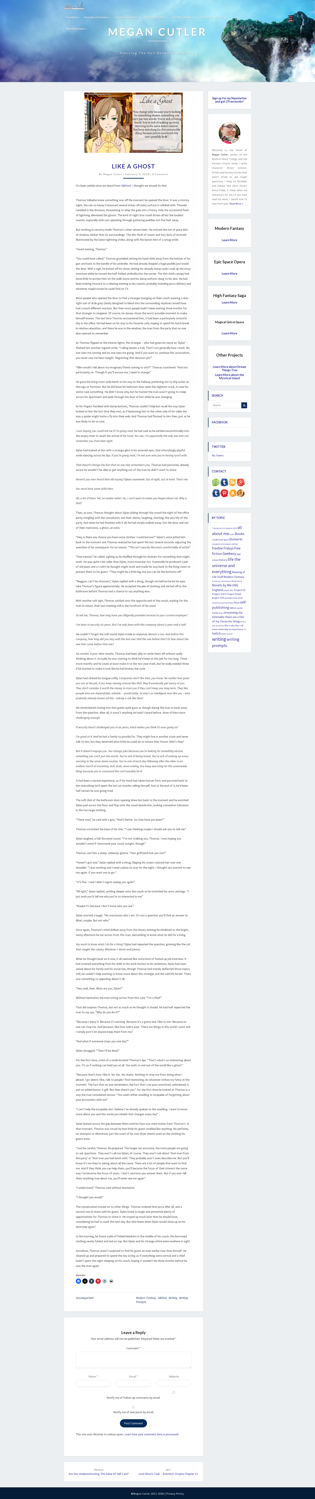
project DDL (228, 590)
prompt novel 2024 (233, 598)
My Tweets (218, 455)
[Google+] (241, 483)
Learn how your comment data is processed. (152, 1434)
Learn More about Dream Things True (229, 368)
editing (235, 544)
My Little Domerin (224, 581)
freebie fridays (223, 548)
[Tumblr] (216, 494)
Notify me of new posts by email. (133, 1412)
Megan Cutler (112, 174)
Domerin (235, 539)
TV (244, 629)
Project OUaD (233, 594)
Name (93, 1376)
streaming (231, 612)
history (223, 559)
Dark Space (224, 539)
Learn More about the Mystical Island (229, 376)
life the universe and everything (226, 565)
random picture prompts (222, 603)
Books (239, 533)
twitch (216, 633)
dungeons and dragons (221, 544)
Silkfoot (126, 185)
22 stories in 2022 (230, 528)
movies (215, 581)
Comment (133, 1348)
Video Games (227, 634)
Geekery (229, 553)
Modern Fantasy (146, 1298)
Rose (237, 602)
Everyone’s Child (155, 17)
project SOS (218, 597)
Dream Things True (212, 17)
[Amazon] (232, 494)
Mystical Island (75, 28)
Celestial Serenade (126, 17)
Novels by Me (221, 585)
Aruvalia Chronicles (96, 17)
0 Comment (160, 174)
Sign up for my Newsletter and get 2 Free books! (229, 99)
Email (133, 1376)
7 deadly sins (217, 528)
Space (221, 613)
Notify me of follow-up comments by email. (133, 1398)
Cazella (215, 539)
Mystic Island (237, 581)
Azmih (232, 534)
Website (174, 1376)
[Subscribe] (232, 483)
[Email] (216, 483)
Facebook (220, 422)
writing (173, 1298)
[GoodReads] (241, 494)
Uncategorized (85, 1298)
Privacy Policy (175, 1493)
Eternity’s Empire (183, 17)
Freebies (72, 17)
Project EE (240, 590)
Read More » (236, 203)
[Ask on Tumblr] (224, 483)
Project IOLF (219, 594)
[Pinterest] (224, 494)
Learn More (229, 240)
